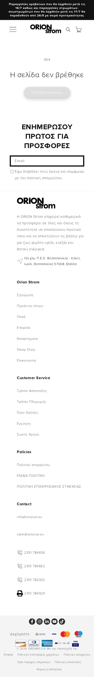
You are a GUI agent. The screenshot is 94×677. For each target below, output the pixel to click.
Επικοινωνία (26, 360)
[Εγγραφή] (79, 161)
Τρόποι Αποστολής (32, 391)
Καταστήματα (27, 339)
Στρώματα (25, 295)
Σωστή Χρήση (28, 434)
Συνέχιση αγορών (47, 92)
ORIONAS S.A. (37, 648)
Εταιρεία (23, 328)
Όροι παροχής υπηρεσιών (33, 662)
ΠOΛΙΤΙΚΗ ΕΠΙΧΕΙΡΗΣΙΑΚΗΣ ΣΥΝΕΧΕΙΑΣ (49, 487)
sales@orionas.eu (30, 534)
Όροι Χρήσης (27, 412)
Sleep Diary (26, 350)
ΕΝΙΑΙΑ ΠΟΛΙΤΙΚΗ (31, 476)
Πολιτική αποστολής (68, 662)
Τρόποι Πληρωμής (32, 402)
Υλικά (21, 317)
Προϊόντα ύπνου (30, 306)
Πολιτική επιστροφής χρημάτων (38, 654)
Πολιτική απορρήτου (33, 465)
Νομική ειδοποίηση (49, 669)
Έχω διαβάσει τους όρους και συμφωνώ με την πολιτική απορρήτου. (49, 174)
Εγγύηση (24, 424)
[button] (13, 29)
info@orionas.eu (29, 517)
